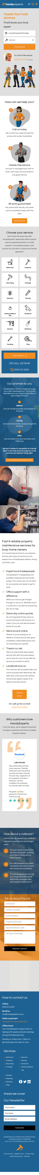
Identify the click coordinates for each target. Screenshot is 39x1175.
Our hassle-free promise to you (19, 460)
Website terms (19, 1154)
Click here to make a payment (14, 1022)
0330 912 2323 (32, 4)
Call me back (18, 356)
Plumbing (9, 1081)
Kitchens (9, 1075)
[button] (4, 775)
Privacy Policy (29, 1154)
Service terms (8, 1154)
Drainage (9, 1067)
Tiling (7, 1085)
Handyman (25, 1063)
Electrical (24, 1057)
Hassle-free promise (16, 1156)
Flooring (24, 1060)
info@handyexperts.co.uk (12, 1014)
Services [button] (29, 4)
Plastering (9, 1078)
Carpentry (9, 1060)
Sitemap (27, 1156)
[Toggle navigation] (35, 4)
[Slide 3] (18, 808)
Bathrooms (10, 1057)
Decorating (10, 1063)
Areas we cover (14, 1093)
